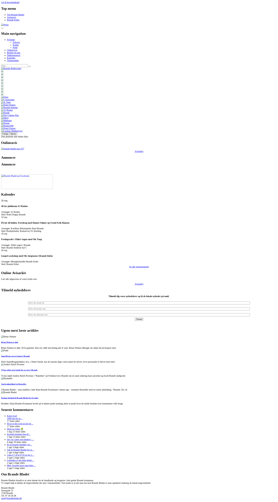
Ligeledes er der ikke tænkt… (20, 460)
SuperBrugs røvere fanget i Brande (15, 356)
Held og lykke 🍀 (15, 429)
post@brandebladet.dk (11, 498)
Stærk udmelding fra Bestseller (13, 384)
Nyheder (11, 39)
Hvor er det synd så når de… (20, 423)
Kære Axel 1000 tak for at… (15, 417)
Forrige (5, 134)
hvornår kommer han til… (19, 434)
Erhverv (16, 42)
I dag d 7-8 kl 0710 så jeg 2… (20, 455)
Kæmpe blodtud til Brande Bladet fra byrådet (19, 398)
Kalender (11, 58)
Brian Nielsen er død (9, 342)
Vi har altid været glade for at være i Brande (19, 370)
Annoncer (11, 17)
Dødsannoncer (13, 55)
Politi (15, 47)
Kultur (16, 45)
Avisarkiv (139, 151)
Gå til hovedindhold (10, 2)
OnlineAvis (12, 50)
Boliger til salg (13, 52)
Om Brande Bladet (15, 14)
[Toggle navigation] (2, 28)
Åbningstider (13, 60)
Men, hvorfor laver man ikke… (21, 465)
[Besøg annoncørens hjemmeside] (139, 68)
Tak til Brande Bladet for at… (20, 450)
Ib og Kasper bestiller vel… (19, 444)
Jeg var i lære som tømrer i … (20, 439)
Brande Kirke (13, 20)
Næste (13, 134)
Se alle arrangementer (139, 267)
